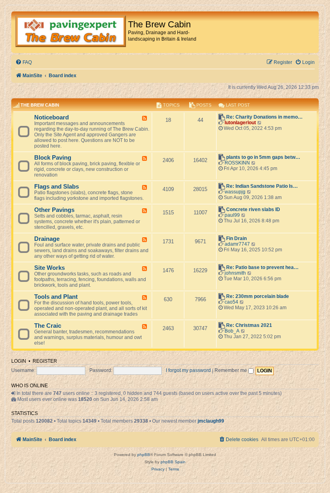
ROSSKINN (237, 163)
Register (45, 361)
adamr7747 (237, 244)
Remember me (231, 370)
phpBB (143, 454)
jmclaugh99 (211, 421)
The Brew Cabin (40, 105)
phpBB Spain (173, 462)
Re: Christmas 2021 (249, 325)
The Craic (47, 326)
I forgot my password (188, 370)
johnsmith (235, 273)
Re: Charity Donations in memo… (264, 117)
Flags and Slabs (56, 186)
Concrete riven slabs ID (253, 209)
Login (18, 361)
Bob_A (232, 331)
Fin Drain (236, 238)
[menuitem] (23, 62)
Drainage (47, 239)
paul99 (232, 215)
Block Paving (52, 157)
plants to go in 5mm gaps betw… (263, 157)
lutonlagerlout (240, 122)
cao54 (231, 302)
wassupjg (235, 192)
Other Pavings (54, 210)
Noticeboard (51, 117)
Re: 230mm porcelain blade (257, 296)
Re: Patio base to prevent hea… (262, 267)
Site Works (49, 268)
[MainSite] (70, 32)
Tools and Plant (56, 297)
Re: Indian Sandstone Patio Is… (262, 186)
